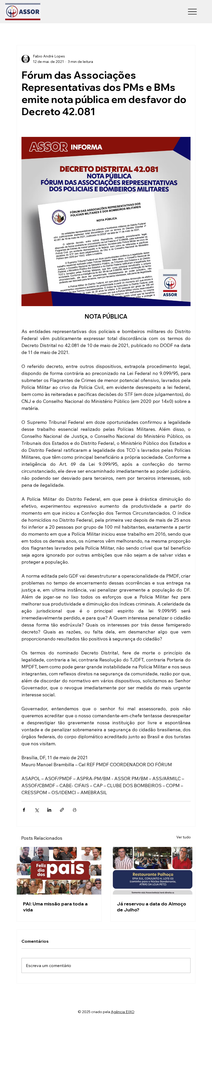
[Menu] (192, 11)
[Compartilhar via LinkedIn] (49, 809)
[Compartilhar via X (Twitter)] (36, 809)
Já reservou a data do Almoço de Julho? (151, 907)
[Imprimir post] (74, 809)
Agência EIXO (122, 1011)
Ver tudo (183, 837)
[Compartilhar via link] (61, 809)
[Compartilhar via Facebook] (23, 809)
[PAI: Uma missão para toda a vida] (59, 871)
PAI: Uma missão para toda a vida (55, 907)
